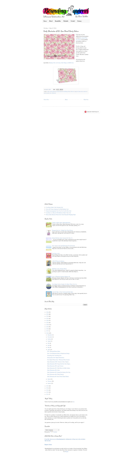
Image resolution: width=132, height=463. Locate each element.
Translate (55, 432)
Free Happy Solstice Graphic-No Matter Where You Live (64, 284)
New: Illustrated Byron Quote (53, 351)
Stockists (65, 21)
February (50, 381)
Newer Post (46, 99)
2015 (47, 386)
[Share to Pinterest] (62, 89)
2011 (47, 394)
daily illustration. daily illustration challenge (59, 91)
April (49, 349)
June (49, 345)
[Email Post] (54, 89)
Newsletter (58, 21)
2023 (47, 318)
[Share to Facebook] (61, 89)
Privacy (79, 21)
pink (48, 93)
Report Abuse (48, 444)
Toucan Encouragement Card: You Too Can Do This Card (58, 211)
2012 (47, 392)
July (49, 343)
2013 (47, 390)
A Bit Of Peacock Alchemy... (58, 261)
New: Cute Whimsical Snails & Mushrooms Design (58, 353)
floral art (72, 91)
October (49, 339)
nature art (85, 91)
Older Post (86, 99)
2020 (47, 324)
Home (45, 21)
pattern (45, 93)
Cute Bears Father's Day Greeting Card (54, 207)
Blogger (66, 451)
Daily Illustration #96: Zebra (53, 370)
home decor (81, 91)
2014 (47, 388)
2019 (47, 326)
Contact (73, 21)
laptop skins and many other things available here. (62, 62)
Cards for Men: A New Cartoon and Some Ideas (62, 292)
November (50, 337)
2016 (47, 333)
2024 (47, 316)
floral (69, 91)
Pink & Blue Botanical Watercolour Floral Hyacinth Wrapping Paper (61, 214)
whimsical (54, 93)
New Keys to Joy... (56, 253)
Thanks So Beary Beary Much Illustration (61, 222)
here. (74, 401)
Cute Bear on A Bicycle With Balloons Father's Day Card (58, 212)
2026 (47, 312)
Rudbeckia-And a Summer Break (59, 268)
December (50, 335)
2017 (47, 331)
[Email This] (56, 89)
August (49, 341)
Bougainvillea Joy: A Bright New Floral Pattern (62, 230)
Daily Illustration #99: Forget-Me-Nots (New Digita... (59, 364)
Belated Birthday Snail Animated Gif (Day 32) (62, 238)
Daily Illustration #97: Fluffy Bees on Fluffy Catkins (58, 368)
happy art (76, 91)
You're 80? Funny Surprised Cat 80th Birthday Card (57, 209)
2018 (47, 329)
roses (50, 93)
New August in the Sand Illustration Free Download (63, 245)
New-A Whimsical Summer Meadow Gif (61, 276)
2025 (47, 314)
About (50, 21)
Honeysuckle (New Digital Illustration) (55, 357)
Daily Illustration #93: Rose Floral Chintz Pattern (58, 376)
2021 (47, 322)
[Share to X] (59, 89)
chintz (48, 91)
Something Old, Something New (54, 355)
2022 (47, 320)
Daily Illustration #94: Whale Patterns (55, 374)
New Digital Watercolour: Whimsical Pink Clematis (58, 359)
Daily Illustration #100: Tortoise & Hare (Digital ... (58, 362)
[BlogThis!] (58, 89)
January (49, 383)
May (49, 347)
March (49, 379)
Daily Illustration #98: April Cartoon (55, 366)
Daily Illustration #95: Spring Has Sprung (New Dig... (59, 372)
